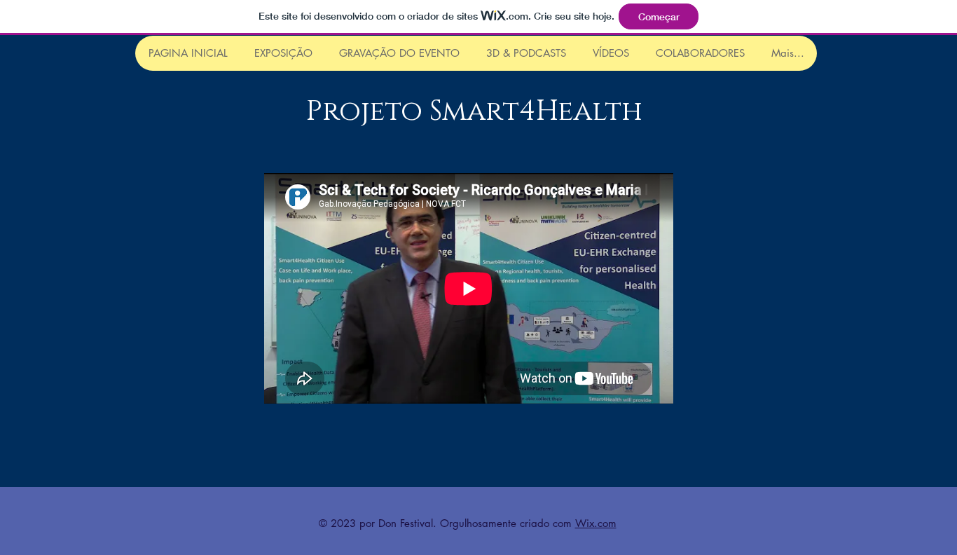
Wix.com (596, 523)
